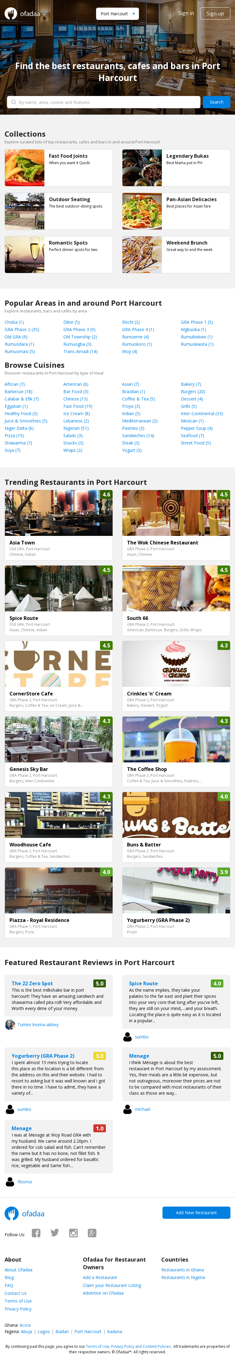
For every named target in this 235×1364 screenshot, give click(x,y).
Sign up (215, 13)
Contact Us (16, 1293)
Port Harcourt (88, 1331)
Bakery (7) (191, 384)
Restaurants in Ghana (182, 1270)
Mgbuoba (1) (193, 329)
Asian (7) (130, 384)
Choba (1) (14, 322)
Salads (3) (73, 435)
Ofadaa (22, 13)
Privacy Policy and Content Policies (141, 1346)
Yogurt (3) (132, 450)
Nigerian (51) (76, 428)
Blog (9, 1277)
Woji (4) (129, 351)
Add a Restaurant (100, 1277)
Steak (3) (131, 443)
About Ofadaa (18, 1270)
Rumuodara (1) (19, 344)
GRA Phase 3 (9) (79, 329)
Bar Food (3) (75, 391)
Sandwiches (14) (138, 435)
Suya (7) (13, 450)
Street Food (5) (196, 443)
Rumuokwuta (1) (197, 344)
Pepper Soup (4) (197, 428)
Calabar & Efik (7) (22, 399)
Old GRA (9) (16, 337)
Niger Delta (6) (19, 428)
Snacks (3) (73, 443)
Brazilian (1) (133, 391)
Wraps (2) (72, 450)
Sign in (186, 13)
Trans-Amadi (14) (80, 351)
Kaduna (114, 1331)
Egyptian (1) (16, 406)
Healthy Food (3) (21, 413)
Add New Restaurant (196, 1212)
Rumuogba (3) (77, 344)
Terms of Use (18, 1301)
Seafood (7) (192, 435)
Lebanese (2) (76, 421)
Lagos (44, 1331)
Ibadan (62, 1331)
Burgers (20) (193, 391)
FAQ (9, 1285)
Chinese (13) (75, 399)
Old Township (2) (80, 337)
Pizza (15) (14, 435)
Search (216, 102)
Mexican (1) (192, 421)
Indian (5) (131, 413)
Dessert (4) (192, 399)
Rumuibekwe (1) (197, 337)
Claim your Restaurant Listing (112, 1285)
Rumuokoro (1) (137, 344)
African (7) (15, 384)
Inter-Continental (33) (202, 413)
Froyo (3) (131, 406)
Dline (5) (71, 322)
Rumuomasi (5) (20, 351)
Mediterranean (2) (140, 421)
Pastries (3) (133, 428)
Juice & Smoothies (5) (26, 421)
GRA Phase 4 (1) (138, 329)
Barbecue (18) (18, 391)
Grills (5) (189, 406)
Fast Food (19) (77, 406)
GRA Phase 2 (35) (22, 329)
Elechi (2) (131, 322)
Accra (25, 1325)
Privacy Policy (18, 1309)
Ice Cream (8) (76, 413)
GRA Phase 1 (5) (197, 322)
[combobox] (117, 14)
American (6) (75, 384)
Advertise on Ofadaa (103, 1293)
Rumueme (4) (135, 337)
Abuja (26, 1331)
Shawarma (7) (18, 443)
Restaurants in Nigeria (183, 1277)
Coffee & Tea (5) (138, 399)
